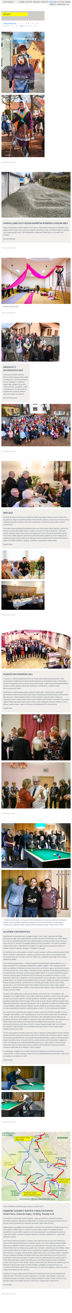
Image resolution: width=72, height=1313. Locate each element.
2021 (12, 26)
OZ (68, 4)
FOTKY (61, 2)
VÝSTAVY (44, 2)
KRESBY (68, 2)
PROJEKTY (36, 2)
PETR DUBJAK (8, 2)
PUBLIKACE (53, 2)
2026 (35, 26)
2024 (26, 26)
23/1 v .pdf (35, 23)
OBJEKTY (53, 4)
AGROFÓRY (61, 4)
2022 (17, 26)
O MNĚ (21, 2)
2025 (30, 26)
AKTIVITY (29, 2)
